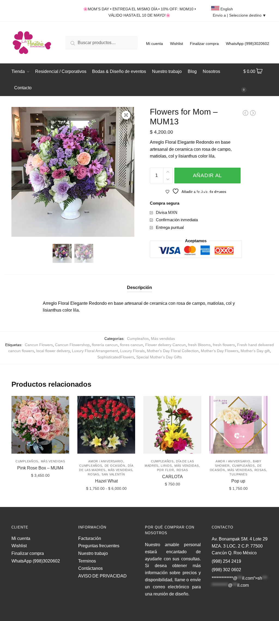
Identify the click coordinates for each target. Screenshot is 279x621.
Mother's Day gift (255, 351)
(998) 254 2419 (226, 561)
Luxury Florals (132, 351)
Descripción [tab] (139, 287)
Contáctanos (90, 568)
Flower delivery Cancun (165, 345)
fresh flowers (224, 345)
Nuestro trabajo (93, 553)
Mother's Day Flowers (219, 351)
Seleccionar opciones (106, 500)
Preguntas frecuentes (98, 545)
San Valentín (113, 474)
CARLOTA (172, 476)
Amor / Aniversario (105, 461)
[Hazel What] (106, 425)
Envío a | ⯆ (239, 15)
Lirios (166, 465)
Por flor (165, 470)
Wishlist (176, 43)
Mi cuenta (154, 43)
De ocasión (115, 465)
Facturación (89, 538)
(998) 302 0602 (226, 569)
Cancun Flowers (39, 345)
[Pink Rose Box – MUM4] (40, 425)
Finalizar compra (204, 43)
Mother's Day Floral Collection (173, 351)
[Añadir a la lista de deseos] (62, 403)
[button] (126, 115)
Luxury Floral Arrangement (95, 351)
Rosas (93, 474)
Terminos (87, 561)
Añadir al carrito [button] (40, 500)
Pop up (238, 481)
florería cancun (105, 345)
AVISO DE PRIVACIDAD (102, 576)
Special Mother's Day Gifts (159, 357)
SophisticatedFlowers (115, 357)
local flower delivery (53, 351)
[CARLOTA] (172, 425)
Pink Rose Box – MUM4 (40, 468)
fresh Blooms (199, 345)
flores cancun (131, 345)
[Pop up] (238, 425)
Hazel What (106, 481)
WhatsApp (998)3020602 (247, 43)
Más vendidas (163, 338)
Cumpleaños (138, 338)
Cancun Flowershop (72, 345)
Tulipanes (238, 474)
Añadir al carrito (207, 178)
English (226, 9)
